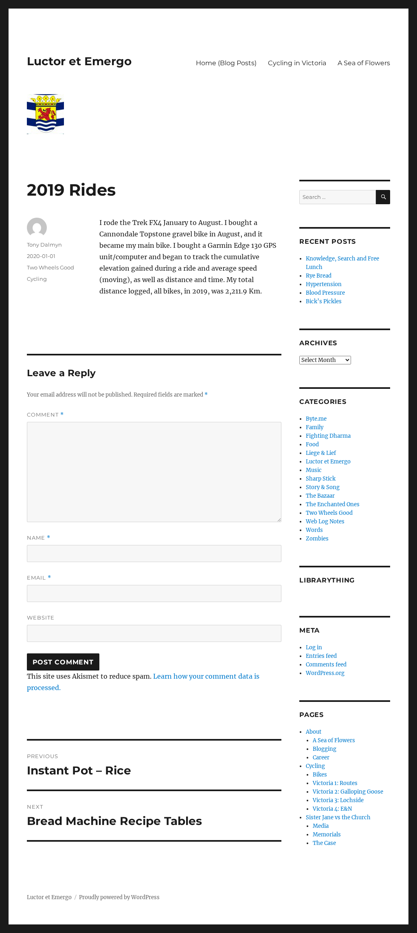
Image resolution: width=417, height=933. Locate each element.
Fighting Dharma (328, 435)
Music (314, 470)
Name (38, 537)
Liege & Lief (321, 453)
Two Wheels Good (50, 267)
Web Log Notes (325, 521)
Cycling (37, 279)
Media (321, 826)
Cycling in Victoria (297, 63)
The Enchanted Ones (333, 504)
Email (39, 577)
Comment (45, 414)
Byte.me (316, 418)
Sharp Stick (321, 478)
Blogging (324, 749)
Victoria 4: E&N (332, 808)
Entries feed (321, 656)
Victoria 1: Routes (335, 783)
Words (314, 530)
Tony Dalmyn (44, 244)
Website (41, 617)
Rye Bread (318, 275)
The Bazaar (320, 495)
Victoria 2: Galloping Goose (348, 791)
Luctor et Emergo (79, 61)
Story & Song (323, 487)
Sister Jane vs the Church (338, 817)
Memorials (327, 834)
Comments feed (326, 664)
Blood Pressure (325, 292)
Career (321, 757)
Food (312, 444)
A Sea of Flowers (364, 63)
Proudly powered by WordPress (119, 897)
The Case (324, 843)
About (313, 731)
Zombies (317, 538)
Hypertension (324, 284)
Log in (314, 647)
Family (314, 427)
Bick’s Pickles (324, 301)
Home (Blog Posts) (226, 63)
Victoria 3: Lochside (338, 800)
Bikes (320, 774)
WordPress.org (325, 673)
